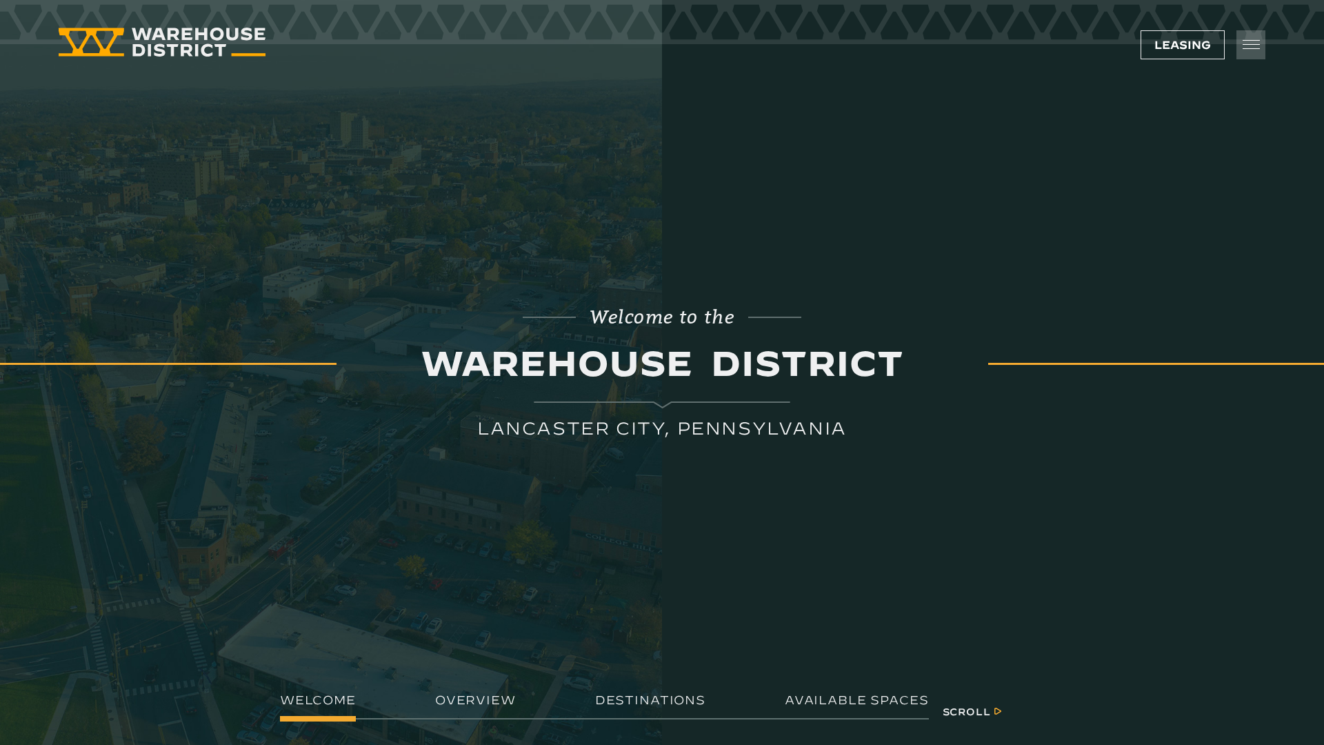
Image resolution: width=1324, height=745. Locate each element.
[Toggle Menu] (1250, 44)
